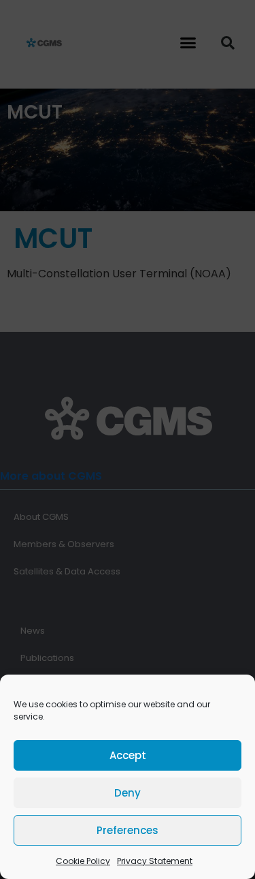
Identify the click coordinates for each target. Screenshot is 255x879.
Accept (127, 755)
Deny (127, 793)
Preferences (127, 830)
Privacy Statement (154, 861)
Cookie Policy (83, 861)
